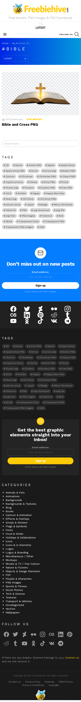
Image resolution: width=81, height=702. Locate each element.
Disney (33, 182)
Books (10, 511)
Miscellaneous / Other (19, 556)
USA (42, 227)
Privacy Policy (32, 681)
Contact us (72, 657)
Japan (30, 204)
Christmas (27, 176)
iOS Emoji (28, 199)
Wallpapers (13, 612)
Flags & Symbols (16, 526)
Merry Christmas (63, 204)
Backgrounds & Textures (21, 503)
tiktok (9, 221)
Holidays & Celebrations (21, 537)
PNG (24, 210)
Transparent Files (29, 221)
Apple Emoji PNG (15, 171)
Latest (41, 27)
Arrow (34, 171)
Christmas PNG (47, 176)
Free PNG (66, 187)
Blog (8, 507)
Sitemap (49, 681)
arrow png (50, 171)
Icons (9, 541)
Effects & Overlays (17, 518)
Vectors (10, 608)
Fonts (9, 530)
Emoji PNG (49, 182)
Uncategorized (15, 604)
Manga (43, 204)
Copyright (54, 685)
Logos (10, 548)
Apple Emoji (68, 165)
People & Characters (19, 578)
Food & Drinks (14, 533)
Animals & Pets (15, 492)
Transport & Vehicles (19, 601)
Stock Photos (14, 589)
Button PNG (68, 171)
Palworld (11, 210)
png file (60, 210)
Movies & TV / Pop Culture (23, 563)
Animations (13, 496)
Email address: (40, 272)
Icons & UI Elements (18, 545)
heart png (11, 199)
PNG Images (34, 119)
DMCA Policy (66, 681)
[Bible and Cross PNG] (40, 93)
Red (61, 216)
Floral (65, 182)
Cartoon (10, 176)
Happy (36, 193)
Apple (51, 165)
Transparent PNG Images (19, 227)
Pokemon (47, 216)
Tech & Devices (15, 593)
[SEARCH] (77, 34)
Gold (8, 193)
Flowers (29, 187)
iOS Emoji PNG (48, 199)
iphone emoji (13, 204)
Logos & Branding (17, 552)
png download (41, 210)
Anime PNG (35, 165)
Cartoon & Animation (19, 515)
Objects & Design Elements (23, 571)
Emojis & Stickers (17, 522)
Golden (22, 193)
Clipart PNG (68, 176)
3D (7, 165)
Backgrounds (14, 500)
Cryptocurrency (14, 182)
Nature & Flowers (17, 567)
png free (10, 216)
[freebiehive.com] (40, 695)
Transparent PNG (54, 221)
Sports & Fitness (16, 586)
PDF (8, 574)
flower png (12, 187)
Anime (18, 165)
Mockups (11, 559)
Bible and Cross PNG (20, 124)
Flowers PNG (47, 187)
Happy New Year (55, 193)
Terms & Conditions (33, 685)
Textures (11, 597)
